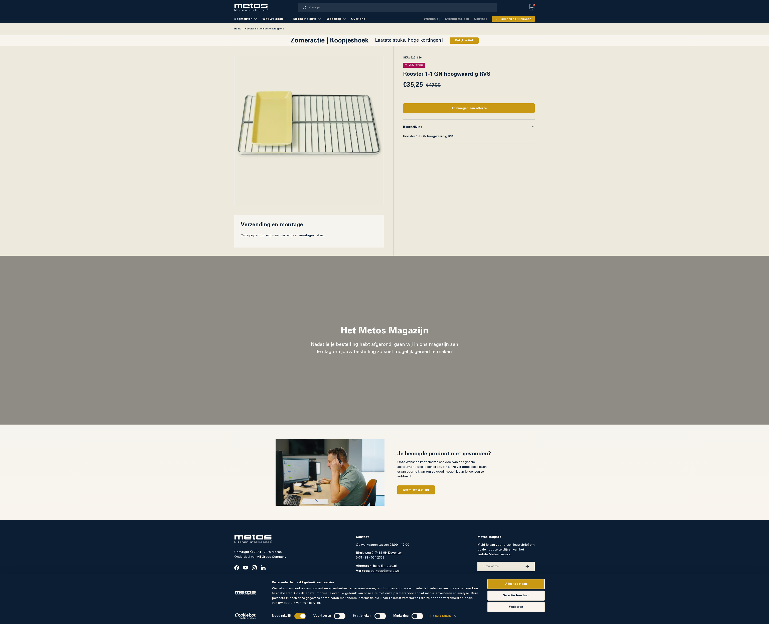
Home (237, 29)
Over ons (358, 18)
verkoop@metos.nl (385, 571)
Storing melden (457, 18)
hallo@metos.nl (385, 566)
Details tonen (440, 616)
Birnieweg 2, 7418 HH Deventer (379, 553)
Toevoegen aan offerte (469, 108)
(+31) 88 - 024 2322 (370, 557)
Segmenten (243, 18)
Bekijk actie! (464, 40)
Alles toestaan (516, 583)
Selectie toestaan (516, 595)
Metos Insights (305, 18)
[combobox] (397, 7)
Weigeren (516, 606)
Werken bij (432, 18)
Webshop (333, 18)
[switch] (339, 616)
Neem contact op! (416, 489)
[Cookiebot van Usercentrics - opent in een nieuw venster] (245, 616)
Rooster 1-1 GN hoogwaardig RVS (264, 29)
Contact (480, 18)
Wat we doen (272, 18)
